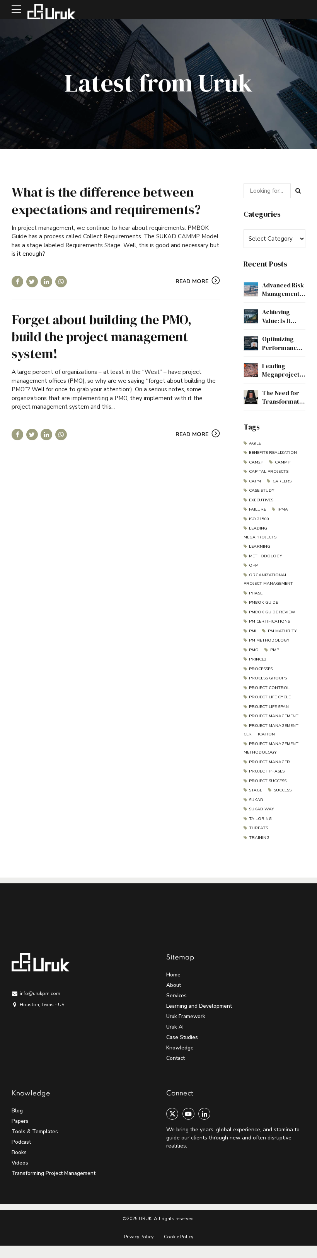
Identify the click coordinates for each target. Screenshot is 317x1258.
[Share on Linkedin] (46, 281)
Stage (255, 790)
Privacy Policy (138, 1237)
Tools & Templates (35, 1131)
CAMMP (282, 462)
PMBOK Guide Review (272, 612)
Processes (261, 669)
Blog (17, 1110)
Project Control (269, 688)
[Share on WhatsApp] (61, 281)
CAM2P (256, 462)
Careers (282, 481)
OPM (254, 565)
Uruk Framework (185, 1016)
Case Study (261, 490)
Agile (255, 443)
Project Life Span (269, 707)
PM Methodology (269, 640)
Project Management (273, 716)
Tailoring (260, 819)
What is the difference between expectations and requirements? (106, 200)
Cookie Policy (178, 1237)
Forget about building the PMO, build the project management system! (101, 336)
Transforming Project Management (53, 1173)
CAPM (255, 481)
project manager (269, 762)
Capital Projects (268, 471)
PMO (254, 650)
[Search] (298, 190)
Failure (257, 509)
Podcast (21, 1142)
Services (176, 995)
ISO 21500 (259, 519)
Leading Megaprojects (260, 532)
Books (19, 1152)
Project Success (267, 781)
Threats (258, 828)
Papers (20, 1121)
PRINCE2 (257, 659)
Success (282, 790)
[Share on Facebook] (17, 281)
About (173, 985)
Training (259, 837)
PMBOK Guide (263, 602)
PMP (274, 650)
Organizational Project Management (268, 579)
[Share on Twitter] (32, 281)
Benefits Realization (273, 452)
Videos (20, 1162)
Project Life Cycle (270, 697)
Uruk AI (175, 1027)
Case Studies (182, 1037)
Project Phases (267, 771)
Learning (259, 546)
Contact (175, 1058)
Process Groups (268, 678)
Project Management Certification (271, 730)
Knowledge (180, 1047)
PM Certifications (269, 621)
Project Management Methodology (271, 748)
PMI (252, 631)
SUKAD (256, 800)
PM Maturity (282, 631)
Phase (255, 593)
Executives (261, 500)
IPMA (283, 509)
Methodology (265, 556)
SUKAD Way (261, 809)
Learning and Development (199, 1006)
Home (173, 974)
